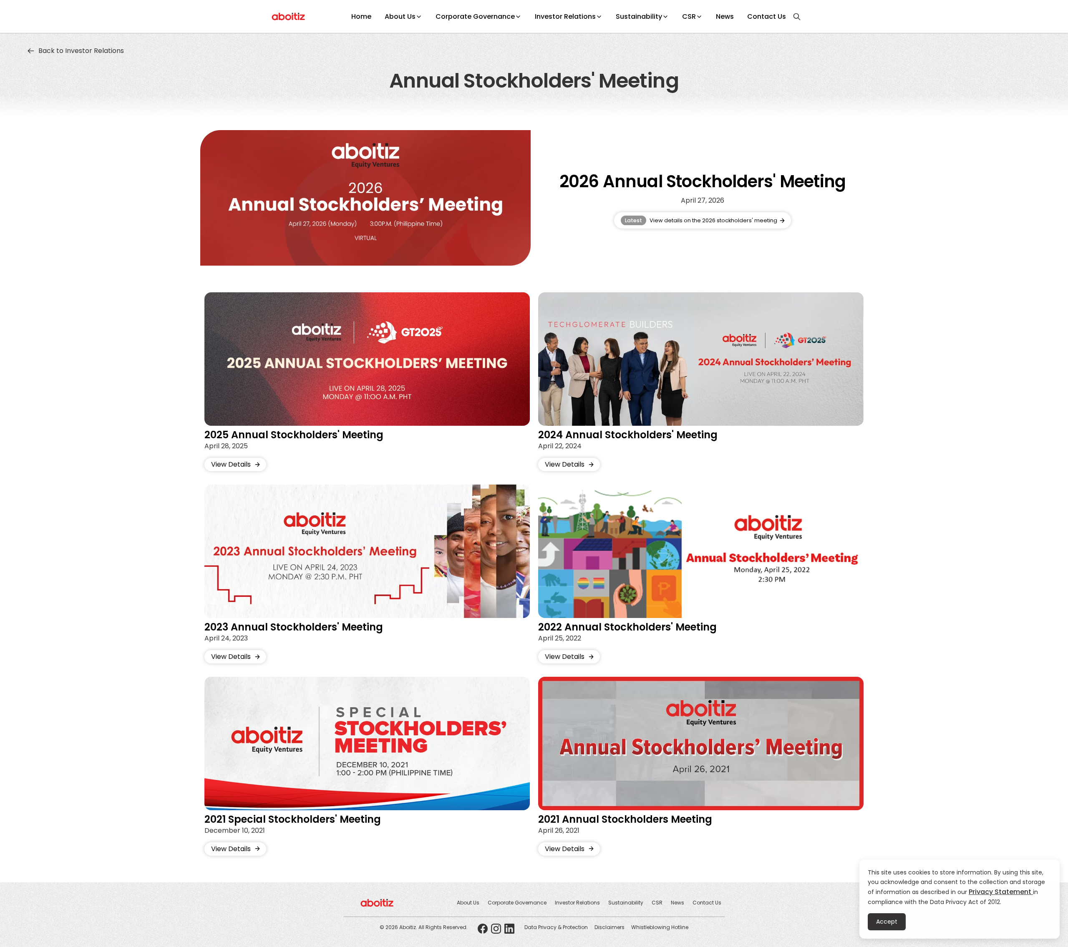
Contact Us (766, 16)
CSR (689, 16)
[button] (403, 17)
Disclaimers (609, 927)
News (725, 16)
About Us (400, 16)
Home (361, 16)
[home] (288, 16)
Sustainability (639, 16)
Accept (886, 921)
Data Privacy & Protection (556, 927)
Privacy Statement (1001, 892)
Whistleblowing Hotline (659, 927)
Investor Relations (565, 16)
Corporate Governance (475, 16)
